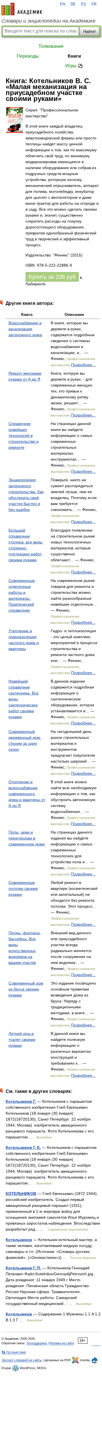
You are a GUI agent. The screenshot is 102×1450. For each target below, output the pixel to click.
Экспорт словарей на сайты (21, 1360)
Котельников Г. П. (23, 1268)
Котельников (19, 1239)
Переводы (28, 56)
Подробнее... (83, 364)
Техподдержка (36, 1343)
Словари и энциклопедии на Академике (48, 21)
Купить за (52, 277)
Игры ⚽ (74, 65)
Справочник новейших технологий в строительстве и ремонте (23, 435)
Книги (74, 56)
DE (73, 4)
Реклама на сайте (61, 1343)
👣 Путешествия (13, 1352)
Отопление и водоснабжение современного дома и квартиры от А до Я (26, 794)
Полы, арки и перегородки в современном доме (26, 838)
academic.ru (21, 9)
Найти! (89, 31)
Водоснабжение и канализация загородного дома (25, 329)
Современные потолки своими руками (23, 888)
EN (62, 4)
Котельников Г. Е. (23, 1147)
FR (94, 4)
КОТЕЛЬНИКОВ (21, 1193)
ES (83, 4)
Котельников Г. (21, 1101)
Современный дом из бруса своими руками (25, 989)
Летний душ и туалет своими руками (21, 1039)
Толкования (51, 46)
